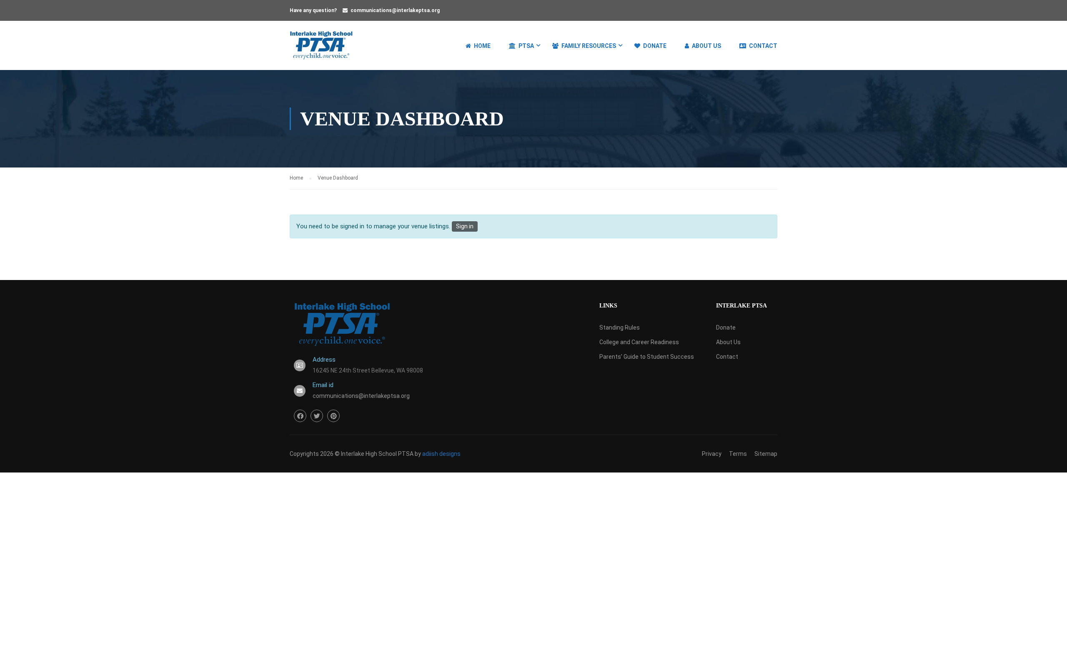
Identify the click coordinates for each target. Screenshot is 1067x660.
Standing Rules (619, 327)
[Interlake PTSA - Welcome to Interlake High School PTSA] (321, 49)
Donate (654, 45)
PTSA (526, 45)
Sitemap (765, 453)
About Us (706, 45)
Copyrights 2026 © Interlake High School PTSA (352, 453)
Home (482, 45)
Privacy (711, 453)
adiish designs (441, 453)
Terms (738, 453)
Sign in (464, 226)
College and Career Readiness (639, 342)
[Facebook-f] (300, 416)
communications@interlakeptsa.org (395, 10)
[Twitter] (317, 416)
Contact (763, 45)
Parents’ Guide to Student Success (646, 356)
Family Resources (588, 45)
